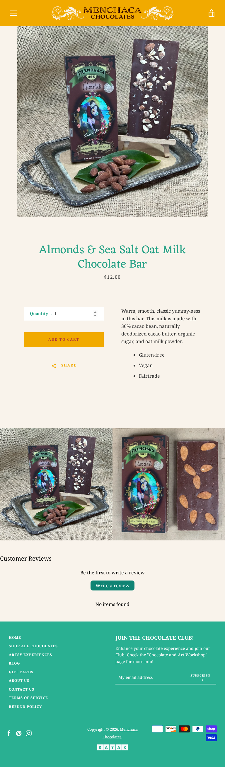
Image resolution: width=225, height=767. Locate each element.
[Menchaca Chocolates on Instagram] (29, 733)
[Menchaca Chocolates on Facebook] (9, 733)
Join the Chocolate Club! (154, 637)
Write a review (112, 585)
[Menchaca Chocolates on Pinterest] (19, 733)
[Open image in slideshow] (112, 121)
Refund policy (25, 706)
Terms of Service (28, 697)
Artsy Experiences (30, 654)
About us (19, 680)
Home (15, 637)
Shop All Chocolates (33, 645)
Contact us (21, 689)
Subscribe (200, 675)
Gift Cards (21, 672)
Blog (14, 663)
